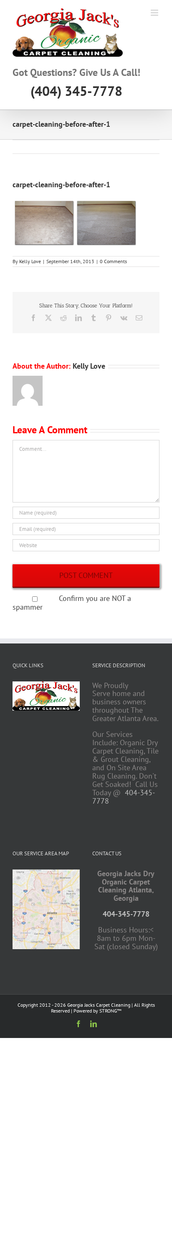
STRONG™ (110, 1011)
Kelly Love (30, 261)
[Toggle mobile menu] (155, 12)
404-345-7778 (126, 914)
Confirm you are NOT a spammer (72, 602)
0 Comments (113, 261)
